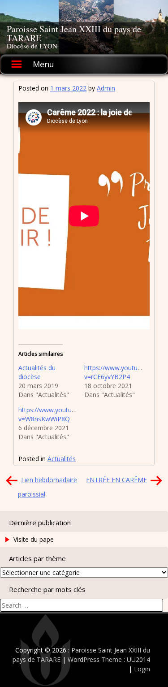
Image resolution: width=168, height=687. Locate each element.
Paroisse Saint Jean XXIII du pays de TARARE (74, 33)
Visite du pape (33, 539)
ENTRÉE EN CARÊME (116, 479)
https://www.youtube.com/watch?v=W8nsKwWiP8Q (67, 414)
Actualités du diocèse (37, 372)
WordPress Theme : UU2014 (109, 659)
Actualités (61, 458)
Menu (43, 64)
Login (142, 669)
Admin (106, 88)
